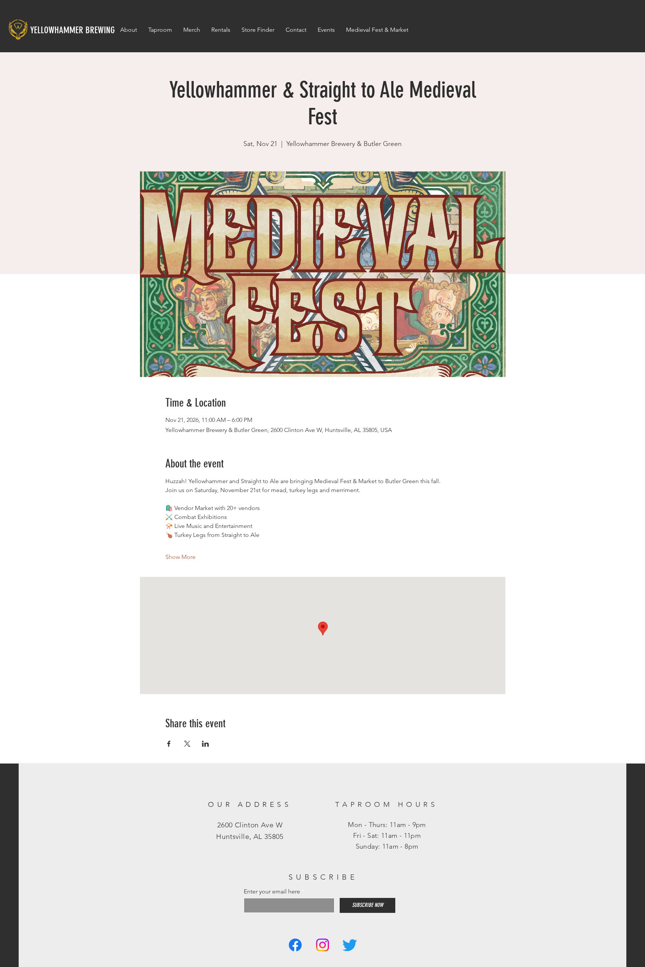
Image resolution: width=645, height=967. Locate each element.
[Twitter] (349, 945)
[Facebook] (295, 945)
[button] (326, 30)
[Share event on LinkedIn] (205, 744)
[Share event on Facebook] (168, 744)
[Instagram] (322, 945)
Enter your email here (272, 892)
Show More (180, 556)
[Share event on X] (187, 744)
